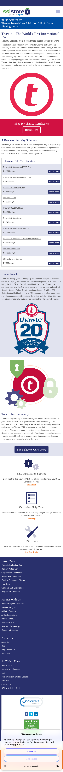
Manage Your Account (10, 669)
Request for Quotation (10, 592)
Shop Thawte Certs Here (31, 449)
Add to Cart (54, 171)
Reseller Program (8, 607)
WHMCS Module (8, 619)
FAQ (3, 673)
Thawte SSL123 (9, 198)
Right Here (31, 129)
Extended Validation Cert (11, 565)
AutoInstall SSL (8, 622)
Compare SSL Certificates (12, 588)
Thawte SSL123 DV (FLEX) (14, 188)
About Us (5, 642)
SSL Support (6, 665)
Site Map (5, 681)
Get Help (31, 518)
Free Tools (5, 584)
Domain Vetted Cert (9, 569)
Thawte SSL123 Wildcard (13, 208)
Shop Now (31, 485)
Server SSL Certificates (11, 576)
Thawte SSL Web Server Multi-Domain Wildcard (22, 239)
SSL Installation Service (12, 259)
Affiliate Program (8, 611)
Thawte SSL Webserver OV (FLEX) (17, 177)
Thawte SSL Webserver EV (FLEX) (17, 167)
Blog (3, 646)
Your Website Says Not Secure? (15, 677)
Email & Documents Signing (13, 580)
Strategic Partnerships (10, 626)
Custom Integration (9, 630)
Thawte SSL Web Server (13, 218)
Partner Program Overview (12, 604)
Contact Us (6, 684)
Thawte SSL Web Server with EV (16, 228)
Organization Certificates (11, 573)
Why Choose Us (8, 650)
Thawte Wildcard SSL (11, 249)
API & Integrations (9, 615)
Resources (6, 653)
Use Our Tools (31, 552)
